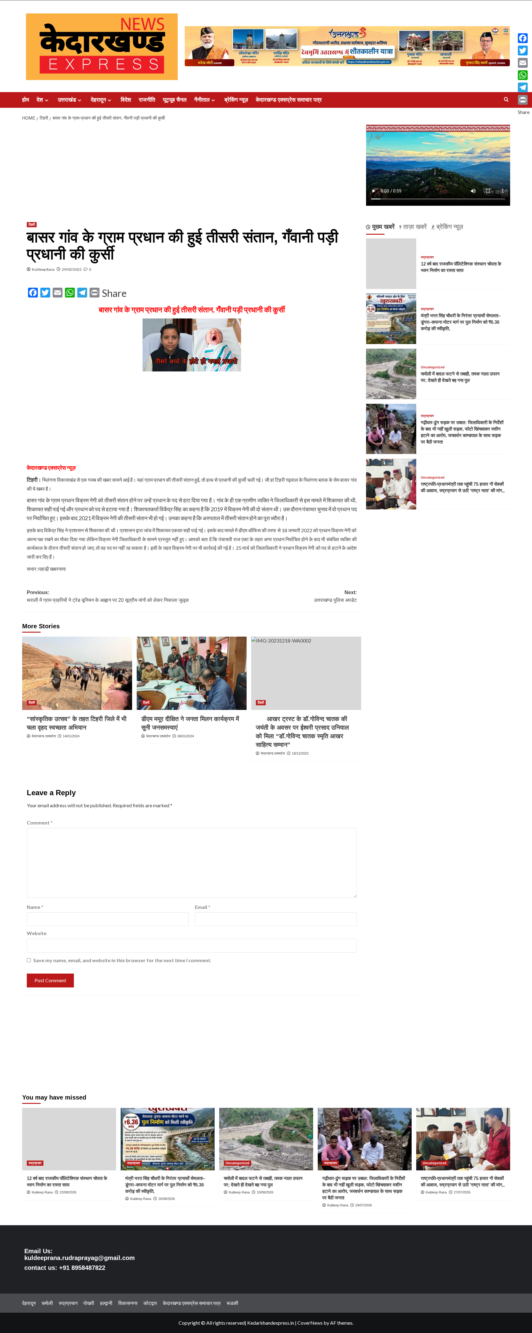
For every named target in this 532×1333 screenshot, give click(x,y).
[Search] (506, 99)
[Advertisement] (191, 170)
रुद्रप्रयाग (427, 257)
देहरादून (98, 100)
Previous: (108, 596)
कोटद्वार (150, 1303)
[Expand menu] (46, 100)
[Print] (524, 100)
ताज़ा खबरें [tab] (414, 227)
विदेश (126, 100)
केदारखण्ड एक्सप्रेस (44, 736)
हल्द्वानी (106, 1303)
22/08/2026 (68, 1192)
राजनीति (147, 100)
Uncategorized (433, 367)
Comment (40, 822)
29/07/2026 (363, 1205)
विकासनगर (128, 1303)
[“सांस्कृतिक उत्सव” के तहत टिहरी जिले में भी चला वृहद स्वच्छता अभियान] (77, 673)
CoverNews (310, 1323)
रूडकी (232, 1303)
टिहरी (32, 224)
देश (40, 100)
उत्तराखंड (67, 100)
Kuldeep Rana (43, 269)
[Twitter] (524, 50)
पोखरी (88, 1303)
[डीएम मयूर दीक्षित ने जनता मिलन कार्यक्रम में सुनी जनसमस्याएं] (192, 673)
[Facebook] (524, 38)
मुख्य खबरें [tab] (382, 227)
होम (25, 100)
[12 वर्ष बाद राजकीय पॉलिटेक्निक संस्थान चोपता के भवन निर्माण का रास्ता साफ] (69, 1139)
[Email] (524, 63)
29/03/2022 (72, 269)
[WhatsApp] (524, 75)
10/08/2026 (265, 1192)
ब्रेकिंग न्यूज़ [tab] (449, 227)
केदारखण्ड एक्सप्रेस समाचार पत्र (289, 100)
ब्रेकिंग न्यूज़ (236, 100)
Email (202, 907)
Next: (335, 596)
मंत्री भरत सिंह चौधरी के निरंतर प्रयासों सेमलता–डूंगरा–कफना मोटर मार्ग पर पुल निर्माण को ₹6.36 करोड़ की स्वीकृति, (461, 322)
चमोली (47, 1303)
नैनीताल (202, 100)
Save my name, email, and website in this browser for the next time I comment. (122, 960)
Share (114, 293)
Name (35, 907)
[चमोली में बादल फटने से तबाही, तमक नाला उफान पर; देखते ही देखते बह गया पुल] (391, 373)
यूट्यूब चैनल (175, 100)
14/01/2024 (71, 736)
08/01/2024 (185, 736)
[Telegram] (524, 87)
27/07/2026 (462, 1192)
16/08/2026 (166, 1199)
